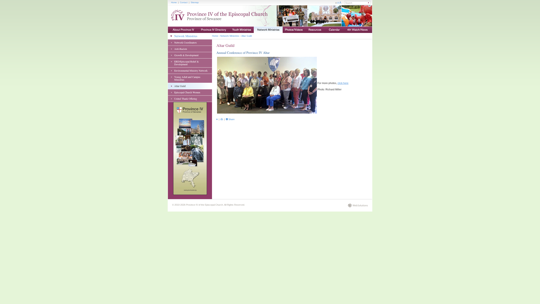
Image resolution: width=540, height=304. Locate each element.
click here (343, 83)
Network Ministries (185, 36)
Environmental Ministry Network (191, 70)
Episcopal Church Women (187, 92)
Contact (184, 2)
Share (231, 119)
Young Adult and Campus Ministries (187, 78)
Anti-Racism (180, 48)
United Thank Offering (185, 98)
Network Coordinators (185, 42)
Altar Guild (180, 86)
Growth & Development (186, 55)
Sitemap (195, 2)
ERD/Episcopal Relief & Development (186, 63)
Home (174, 2)
